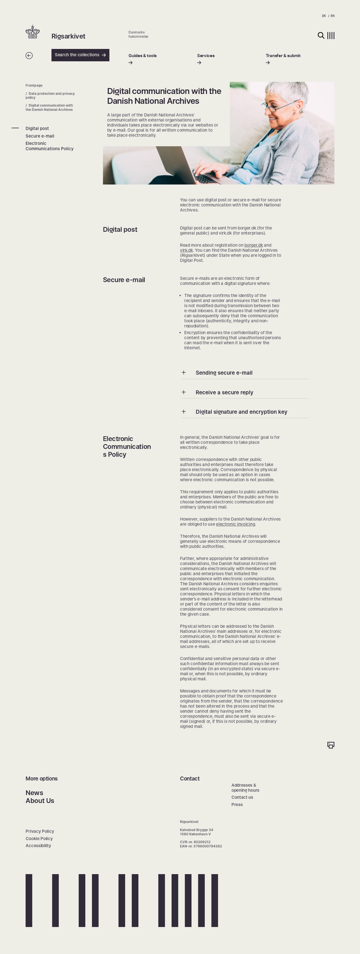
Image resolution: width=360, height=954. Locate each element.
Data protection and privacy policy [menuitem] (50, 95)
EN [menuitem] (332, 15)
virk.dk (186, 250)
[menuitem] (143, 59)
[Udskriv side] (330, 746)
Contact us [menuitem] (242, 797)
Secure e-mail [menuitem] (40, 135)
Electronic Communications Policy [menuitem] (50, 146)
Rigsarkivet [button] (68, 36)
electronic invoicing (235, 524)
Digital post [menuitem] (37, 128)
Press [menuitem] (237, 804)
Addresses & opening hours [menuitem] (245, 787)
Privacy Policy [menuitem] (40, 831)
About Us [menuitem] (40, 800)
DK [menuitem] (324, 15)
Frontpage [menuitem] (34, 85)
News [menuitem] (34, 793)
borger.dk (253, 245)
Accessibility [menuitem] (38, 845)
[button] (38, 32)
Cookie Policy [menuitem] (39, 838)
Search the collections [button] (77, 54)
